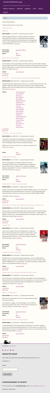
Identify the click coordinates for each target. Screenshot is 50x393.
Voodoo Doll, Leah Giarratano (11, 252)
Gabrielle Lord (19, 102)
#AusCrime (5, 75)
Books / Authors (9, 9)
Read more (17, 43)
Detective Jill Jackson (21, 50)
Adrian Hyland (19, 127)
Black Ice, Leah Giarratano (10, 58)
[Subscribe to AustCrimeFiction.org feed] (2, 378)
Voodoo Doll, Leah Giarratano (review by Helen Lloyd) (19, 272)
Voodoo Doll (6, 225)
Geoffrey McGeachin (21, 116)
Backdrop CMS (12, 346)
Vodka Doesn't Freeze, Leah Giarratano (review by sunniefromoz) (22, 205)
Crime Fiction (5, 73)
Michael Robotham (20, 100)
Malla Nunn (19, 115)
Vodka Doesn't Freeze (9, 157)
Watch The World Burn (9, 292)
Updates (27, 9)
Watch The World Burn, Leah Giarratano (15, 320)
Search (5, 12)
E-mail (4, 365)
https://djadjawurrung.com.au (37, 386)
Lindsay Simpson (20, 120)
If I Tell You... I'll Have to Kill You (12, 133)
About (40, 9)
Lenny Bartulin (19, 118)
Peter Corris (19, 95)
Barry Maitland (19, 97)
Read (17, 53)
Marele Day (19, 122)
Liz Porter (18, 106)
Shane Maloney (20, 93)
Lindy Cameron (19, 111)
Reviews (20, 9)
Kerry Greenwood (20, 92)
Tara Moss (18, 125)
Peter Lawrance (20, 123)
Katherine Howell (20, 104)
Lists (34, 9)
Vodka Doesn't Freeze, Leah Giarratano (14, 184)
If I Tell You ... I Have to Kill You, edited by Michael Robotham (21, 78)
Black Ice (5, 31)
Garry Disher (19, 99)
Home (5, 18)
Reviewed (18, 55)
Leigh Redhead (19, 107)
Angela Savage (19, 113)
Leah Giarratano (7, 28)
